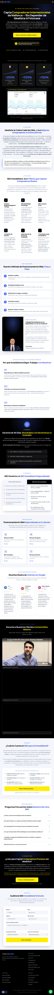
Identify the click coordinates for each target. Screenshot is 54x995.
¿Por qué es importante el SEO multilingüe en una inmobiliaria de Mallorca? (23, 832)
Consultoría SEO (31, 960)
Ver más (6, 543)
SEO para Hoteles (6, 975)
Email (29, 909)
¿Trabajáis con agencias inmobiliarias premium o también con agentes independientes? (22, 838)
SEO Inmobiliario (5, 979)
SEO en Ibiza (31, 969)
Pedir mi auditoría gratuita (27, 788)
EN (6, 992)
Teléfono (8, 916)
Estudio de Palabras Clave (34, 967)
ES (3, 992)
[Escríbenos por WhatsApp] (51, 992)
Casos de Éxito (31, 977)
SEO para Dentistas (6, 982)
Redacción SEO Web (32, 965)
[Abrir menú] (52, 2)
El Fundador (31, 979)
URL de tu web (31, 916)
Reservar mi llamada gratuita (27, 879)
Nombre (8, 909)
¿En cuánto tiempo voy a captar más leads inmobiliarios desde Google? (22, 821)
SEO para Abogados (6, 977)
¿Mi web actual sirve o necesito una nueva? (15, 844)
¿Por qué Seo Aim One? (33, 975)
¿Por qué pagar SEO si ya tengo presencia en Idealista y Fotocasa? (21, 826)
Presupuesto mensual (11, 931)
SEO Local (30, 958)
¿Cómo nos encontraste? (33, 931)
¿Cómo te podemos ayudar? (12, 922)
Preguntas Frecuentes (33, 982)
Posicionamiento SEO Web (34, 955)
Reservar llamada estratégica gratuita (27, 35)
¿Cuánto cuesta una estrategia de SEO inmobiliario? (17, 815)
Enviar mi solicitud (27, 940)
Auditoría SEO (31, 962)
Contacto (30, 984)
